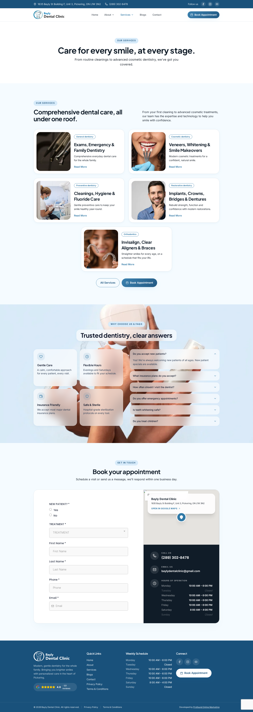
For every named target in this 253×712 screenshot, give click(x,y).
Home (95, 14)
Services (125, 14)
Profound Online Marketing (206, 707)
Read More (80, 166)
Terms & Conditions (97, 688)
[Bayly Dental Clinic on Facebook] (203, 4)
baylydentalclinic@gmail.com (180, 571)
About (107, 14)
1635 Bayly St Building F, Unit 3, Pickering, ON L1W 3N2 (69, 4)
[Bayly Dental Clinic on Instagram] (210, 4)
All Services (107, 282)
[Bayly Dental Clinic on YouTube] (217, 4)
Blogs (143, 14)
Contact (156, 14)
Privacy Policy (94, 684)
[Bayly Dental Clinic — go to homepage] (49, 15)
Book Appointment (205, 14)
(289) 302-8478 (118, 4)
